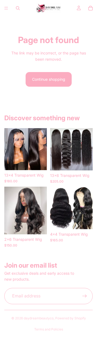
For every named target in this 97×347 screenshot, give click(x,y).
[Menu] (6, 8)
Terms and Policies (48, 329)
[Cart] (90, 8)
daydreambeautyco (39, 318)
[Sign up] (84, 296)
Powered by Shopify (70, 318)
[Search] (18, 8)
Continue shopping (48, 79)
